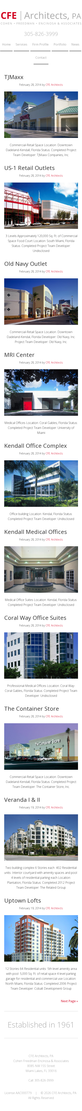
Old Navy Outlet (25, 264)
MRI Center (19, 355)
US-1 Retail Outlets (29, 168)
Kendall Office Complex (35, 445)
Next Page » (69, 1001)
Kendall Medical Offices (35, 532)
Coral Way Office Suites (35, 618)
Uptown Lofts (22, 900)
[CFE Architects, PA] (41, 22)
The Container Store (31, 708)
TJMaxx (13, 77)
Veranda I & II (22, 799)
